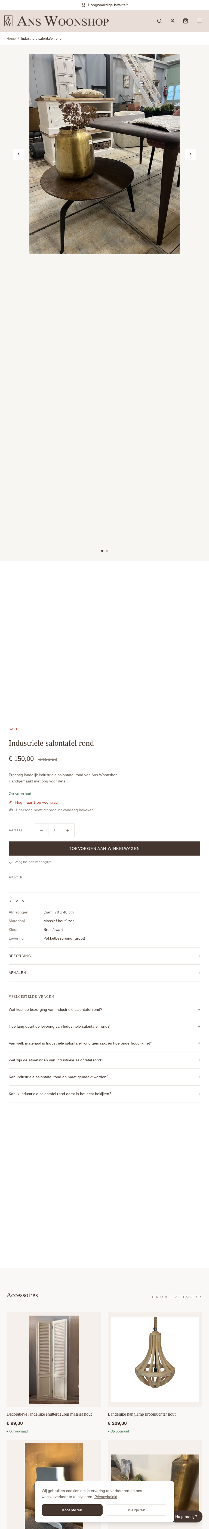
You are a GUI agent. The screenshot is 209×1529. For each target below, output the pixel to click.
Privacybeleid (105, 1496)
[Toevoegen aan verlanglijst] (95, 1320)
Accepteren (72, 1510)
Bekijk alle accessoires (176, 1297)
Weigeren (136, 1510)
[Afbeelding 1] (102, 551)
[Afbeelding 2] (107, 551)
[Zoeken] (159, 21)
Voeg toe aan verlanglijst (33, 862)
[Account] (172, 21)
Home (11, 39)
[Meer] (67, 830)
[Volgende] (190, 154)
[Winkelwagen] (185, 21)
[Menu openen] (199, 20)
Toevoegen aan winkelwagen (104, 848)
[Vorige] (18, 154)
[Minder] (41, 830)
